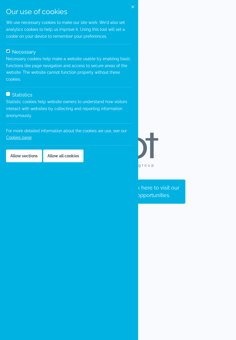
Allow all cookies (63, 156)
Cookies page (19, 137)
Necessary (24, 52)
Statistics (22, 95)
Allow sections (24, 156)
